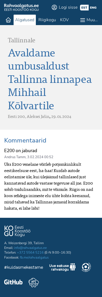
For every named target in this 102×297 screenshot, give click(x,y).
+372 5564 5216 (30, 252)
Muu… (92, 20)
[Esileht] (8, 20)
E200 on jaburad (20, 151)
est (84, 7)
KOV (64, 20)
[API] (34, 282)
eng (93, 7)
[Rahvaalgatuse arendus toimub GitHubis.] (13, 282)
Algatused (24, 20)
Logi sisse (68, 7)
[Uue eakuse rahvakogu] (62, 268)
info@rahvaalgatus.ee (30, 247)
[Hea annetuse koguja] (86, 267)
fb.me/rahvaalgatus (34, 257)
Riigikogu (47, 20)
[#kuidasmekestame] (23, 268)
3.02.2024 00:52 (40, 157)
